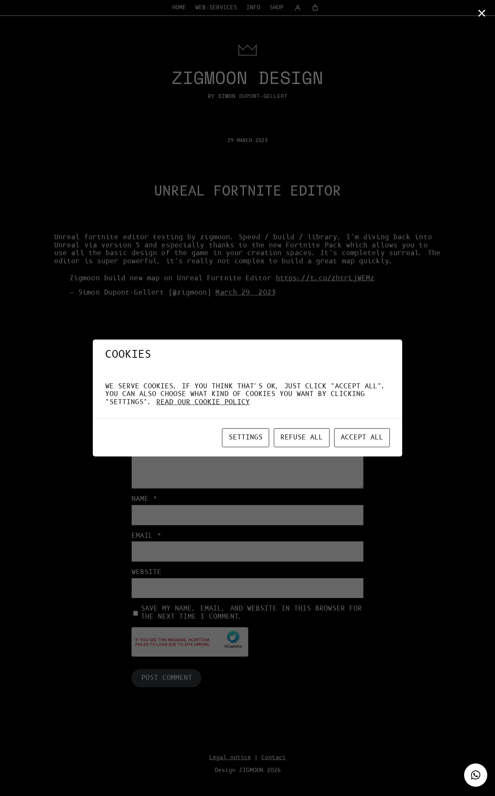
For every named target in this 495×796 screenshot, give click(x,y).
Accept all (362, 437)
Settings (246, 437)
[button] (475, 775)
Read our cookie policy (203, 402)
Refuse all (301, 437)
